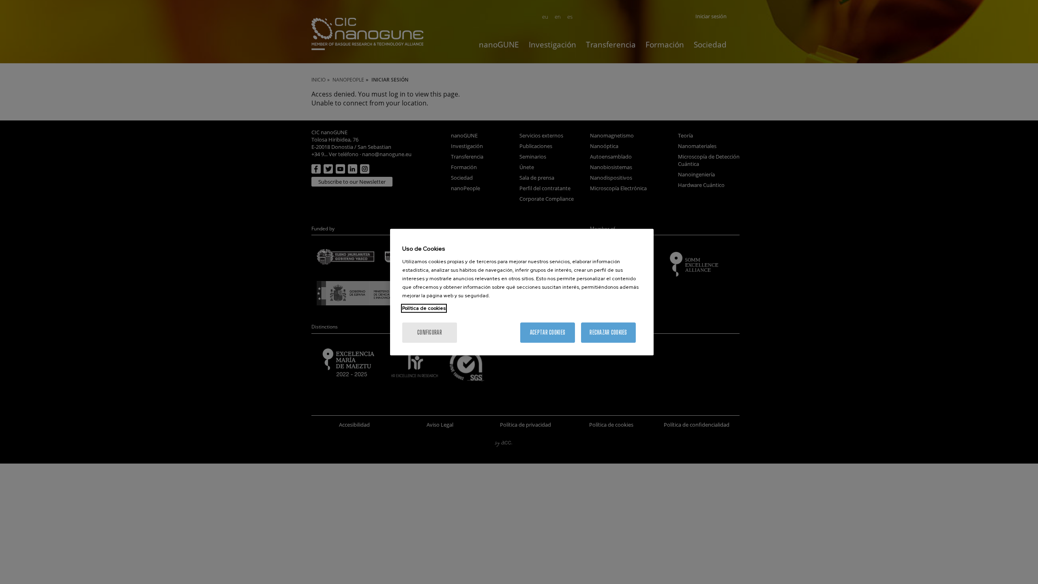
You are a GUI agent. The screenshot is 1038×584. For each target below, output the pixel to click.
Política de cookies (424, 308)
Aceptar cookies (547, 332)
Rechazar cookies (608, 332)
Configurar (429, 332)
